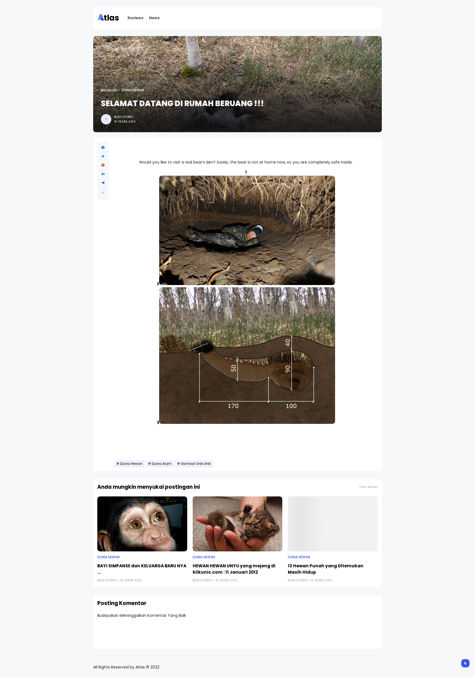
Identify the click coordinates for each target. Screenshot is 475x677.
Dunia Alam (162, 464)
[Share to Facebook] (102, 147)
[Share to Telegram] (102, 182)
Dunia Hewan (133, 90)
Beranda (109, 90)
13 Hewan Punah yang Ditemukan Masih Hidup (325, 569)
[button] (102, 192)
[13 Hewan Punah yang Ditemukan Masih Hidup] (333, 523)
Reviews (135, 18)
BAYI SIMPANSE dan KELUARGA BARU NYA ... (141, 569)
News (154, 18)
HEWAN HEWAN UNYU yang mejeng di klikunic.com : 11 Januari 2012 (234, 569)
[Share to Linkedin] (102, 174)
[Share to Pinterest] (102, 165)
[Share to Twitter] (102, 156)
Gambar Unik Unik (196, 464)
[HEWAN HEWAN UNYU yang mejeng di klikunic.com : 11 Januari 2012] (238, 523)
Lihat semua (369, 487)
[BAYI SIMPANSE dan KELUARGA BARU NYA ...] (142, 523)
